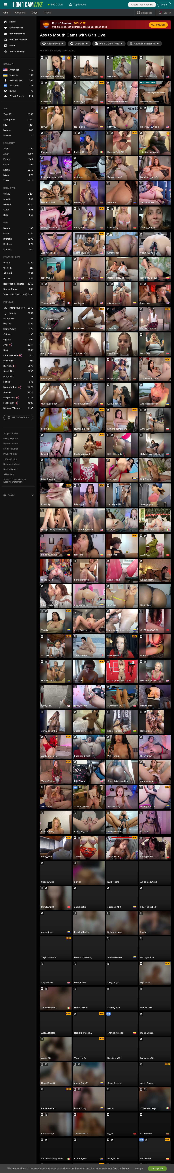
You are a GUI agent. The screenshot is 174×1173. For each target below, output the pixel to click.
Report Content (10, 444)
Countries (79, 43)
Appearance (53, 43)
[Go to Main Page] (28, 4)
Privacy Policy (10, 454)
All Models (8, 474)
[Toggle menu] (5, 4)
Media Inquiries (10, 449)
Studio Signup (10, 469)
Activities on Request (144, 43)
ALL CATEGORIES (20, 417)
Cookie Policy (121, 1168)
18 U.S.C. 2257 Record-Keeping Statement (14, 480)
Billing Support (10, 438)
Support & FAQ (10, 433)
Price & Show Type (109, 43)
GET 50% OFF (158, 25)
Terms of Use (10, 459)
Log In (164, 4)
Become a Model (11, 464)
